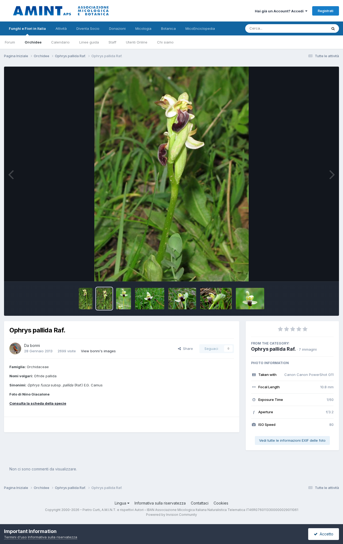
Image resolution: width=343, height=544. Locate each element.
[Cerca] (333, 28)
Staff (112, 42)
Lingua (121, 503)
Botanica (168, 28)
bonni (35, 345)
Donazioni (117, 28)
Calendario (60, 42)
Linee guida (89, 42)
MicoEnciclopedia (200, 28)
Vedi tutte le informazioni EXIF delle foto (292, 440)
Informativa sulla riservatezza (160, 503)
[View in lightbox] (171, 174)
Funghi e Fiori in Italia (27, 28)
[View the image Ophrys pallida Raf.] (86, 298)
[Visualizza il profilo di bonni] (15, 348)
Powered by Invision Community (171, 515)
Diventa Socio (87, 28)
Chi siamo (165, 42)
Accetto (325, 534)
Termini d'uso (15, 537)
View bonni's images (98, 351)
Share (187, 348)
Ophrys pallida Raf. (273, 349)
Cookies (221, 503)
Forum (10, 42)
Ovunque (312, 28)
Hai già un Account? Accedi (280, 11)
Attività (61, 28)
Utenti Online (136, 42)
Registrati (325, 11)
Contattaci (199, 503)
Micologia (143, 28)
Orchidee (33, 42)
